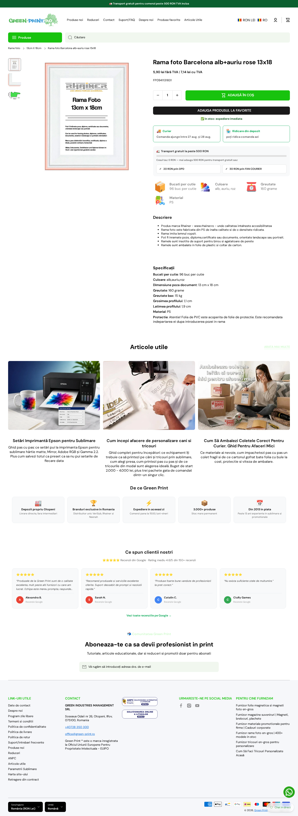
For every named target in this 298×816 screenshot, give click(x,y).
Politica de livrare (20, 732)
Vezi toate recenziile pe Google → (149, 615)
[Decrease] (157, 95)
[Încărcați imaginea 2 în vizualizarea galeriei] (14, 79)
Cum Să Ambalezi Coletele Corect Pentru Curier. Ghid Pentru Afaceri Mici (244, 443)
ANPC (12, 758)
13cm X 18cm (34, 48)
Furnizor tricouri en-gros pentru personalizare (257, 744)
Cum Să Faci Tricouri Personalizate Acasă (259, 753)
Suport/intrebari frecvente (26, 742)
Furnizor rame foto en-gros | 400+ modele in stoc (259, 735)
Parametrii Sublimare (22, 769)
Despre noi (15, 711)
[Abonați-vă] (214, 667)
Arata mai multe (277, 347)
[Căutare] (68, 37)
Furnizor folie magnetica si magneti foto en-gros (260, 707)
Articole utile (17, 764)
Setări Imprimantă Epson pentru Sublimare (54, 440)
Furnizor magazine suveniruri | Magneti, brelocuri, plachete (262, 717)
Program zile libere (20, 716)
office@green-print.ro (80, 734)
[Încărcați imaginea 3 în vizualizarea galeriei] (14, 94)
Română (53, 808)
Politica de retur (19, 737)
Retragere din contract (23, 780)
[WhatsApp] (289, 792)
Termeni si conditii (20, 721)
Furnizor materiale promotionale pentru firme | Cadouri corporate (262, 726)
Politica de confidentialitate (27, 727)
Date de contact (19, 705)
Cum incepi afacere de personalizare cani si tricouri (149, 443)
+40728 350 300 (77, 727)
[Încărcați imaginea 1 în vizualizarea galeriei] (14, 64)
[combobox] (177, 37)
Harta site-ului (18, 774)
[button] (252, 20)
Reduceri (14, 753)
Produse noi (16, 748)
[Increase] (177, 95)
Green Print (261, 810)
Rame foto (14, 48)
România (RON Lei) (23, 808)
